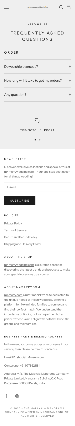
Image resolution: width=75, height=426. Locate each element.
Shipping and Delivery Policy (22, 244)
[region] (37, 125)
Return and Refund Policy (20, 237)
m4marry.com (13, 295)
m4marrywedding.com (19, 265)
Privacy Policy (13, 223)
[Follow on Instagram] (17, 396)
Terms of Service (15, 230)
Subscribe (19, 200)
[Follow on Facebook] (6, 396)
